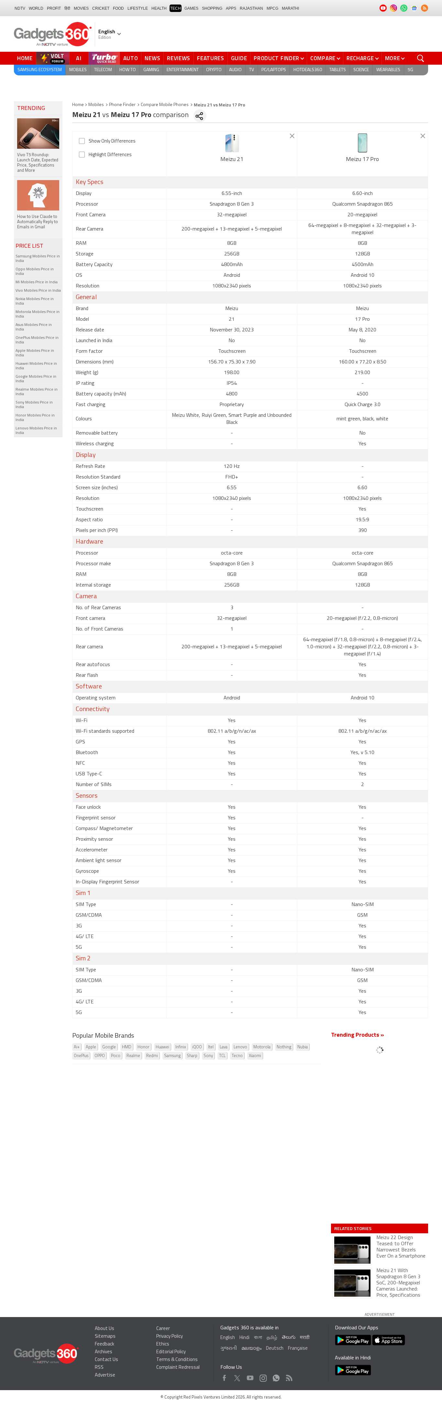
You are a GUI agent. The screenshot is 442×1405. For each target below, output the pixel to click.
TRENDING (31, 109)
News (152, 58)
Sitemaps (105, 1336)
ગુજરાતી (228, 1348)
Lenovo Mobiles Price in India (36, 431)
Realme (133, 1056)
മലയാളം (251, 1348)
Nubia (302, 1047)
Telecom (103, 70)
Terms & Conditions (177, 1359)
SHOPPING (212, 8)
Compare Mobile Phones (165, 105)
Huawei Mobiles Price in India (36, 366)
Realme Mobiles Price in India (37, 392)
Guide (239, 58)
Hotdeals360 (307, 70)
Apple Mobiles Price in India (35, 353)
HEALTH (159, 8)
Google (109, 1047)
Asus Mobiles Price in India (34, 327)
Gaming (151, 70)
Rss (288, 1376)
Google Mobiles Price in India (36, 379)
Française (298, 1348)
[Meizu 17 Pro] (363, 143)
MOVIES (81, 8)
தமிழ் (272, 1337)
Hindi (244, 1337)
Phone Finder (122, 105)
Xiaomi (255, 1056)
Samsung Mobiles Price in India (38, 258)
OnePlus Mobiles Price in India (37, 340)
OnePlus (81, 1056)
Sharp (192, 1056)
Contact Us (106, 1359)
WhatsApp (276, 1376)
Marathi (290, 8)
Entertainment (183, 70)
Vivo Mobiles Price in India (38, 291)
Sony (208, 1056)
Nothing (284, 1047)
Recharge (360, 58)
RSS (99, 1367)
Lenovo (240, 1047)
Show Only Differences (112, 141)
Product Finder (276, 58)
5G (410, 70)
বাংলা (258, 1337)
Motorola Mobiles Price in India (38, 314)
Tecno (237, 1056)
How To (127, 70)
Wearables (388, 70)
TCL (222, 1056)
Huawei (162, 1047)
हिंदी (67, 8)
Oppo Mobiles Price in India (35, 271)
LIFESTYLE (137, 8)
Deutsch (274, 1348)
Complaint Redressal (178, 1367)
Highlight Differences (110, 155)
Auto (130, 58)
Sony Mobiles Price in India (34, 405)
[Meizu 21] (232, 143)
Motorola (262, 1047)
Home (25, 58)
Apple (91, 1047)
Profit (54, 8)
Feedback (104, 1344)
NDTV (20, 8)
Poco (115, 1056)
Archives (103, 1352)
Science (361, 70)
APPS (231, 8)
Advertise (105, 1375)
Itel (211, 1047)
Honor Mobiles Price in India (35, 418)
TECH (175, 8)
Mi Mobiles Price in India (37, 282)
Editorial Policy (171, 1352)
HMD (126, 1047)
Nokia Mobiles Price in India (35, 301)
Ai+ (77, 1047)
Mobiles (78, 70)
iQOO (197, 1047)
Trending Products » (357, 1035)
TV (251, 70)
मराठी (304, 1337)
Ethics (162, 1344)
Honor (143, 1047)
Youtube (250, 1376)
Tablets (337, 70)
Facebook (224, 1376)
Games (191, 8)
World (36, 8)
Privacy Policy (169, 1336)
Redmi (152, 1056)
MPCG (272, 8)
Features (210, 58)
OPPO (99, 1056)
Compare (323, 58)
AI (79, 58)
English (227, 1337)
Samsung (172, 1056)
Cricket (100, 8)
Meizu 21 (231, 160)
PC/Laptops (273, 70)
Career (163, 1328)
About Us (104, 1328)
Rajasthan (251, 8)
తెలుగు (288, 1337)
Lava (223, 1047)
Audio (235, 70)
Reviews (178, 58)
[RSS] (424, 8)
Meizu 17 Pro (362, 160)
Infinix (180, 1047)
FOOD (118, 8)
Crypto (214, 70)
